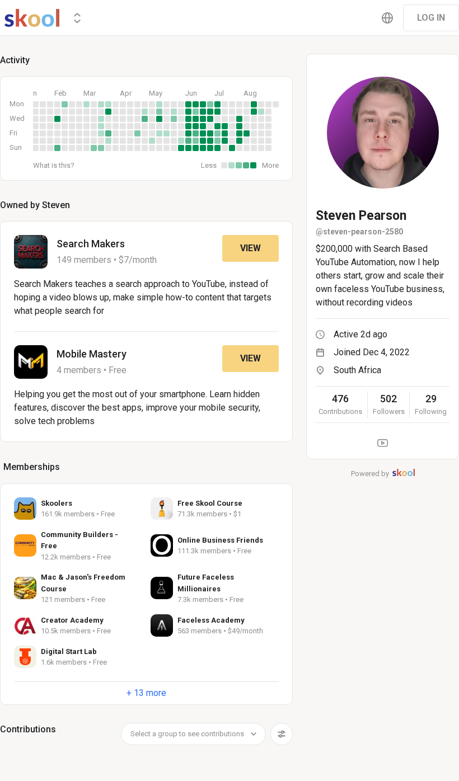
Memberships (31, 467)
